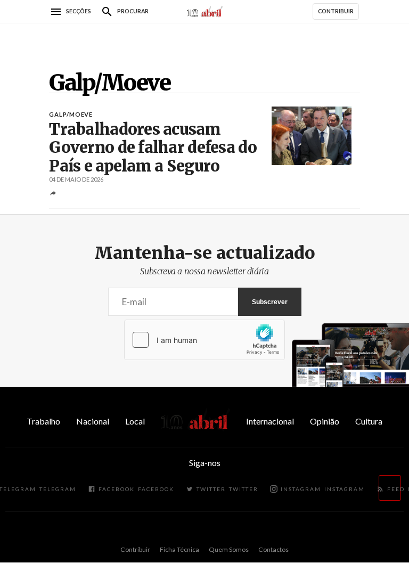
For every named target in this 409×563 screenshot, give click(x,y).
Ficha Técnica (179, 549)
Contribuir (135, 549)
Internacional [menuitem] (270, 421)
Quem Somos (229, 549)
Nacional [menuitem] (92, 421)
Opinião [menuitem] (324, 421)
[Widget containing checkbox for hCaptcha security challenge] (204, 340)
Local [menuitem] (135, 421)
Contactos (273, 549)
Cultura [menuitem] (368, 421)
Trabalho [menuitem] (43, 421)
